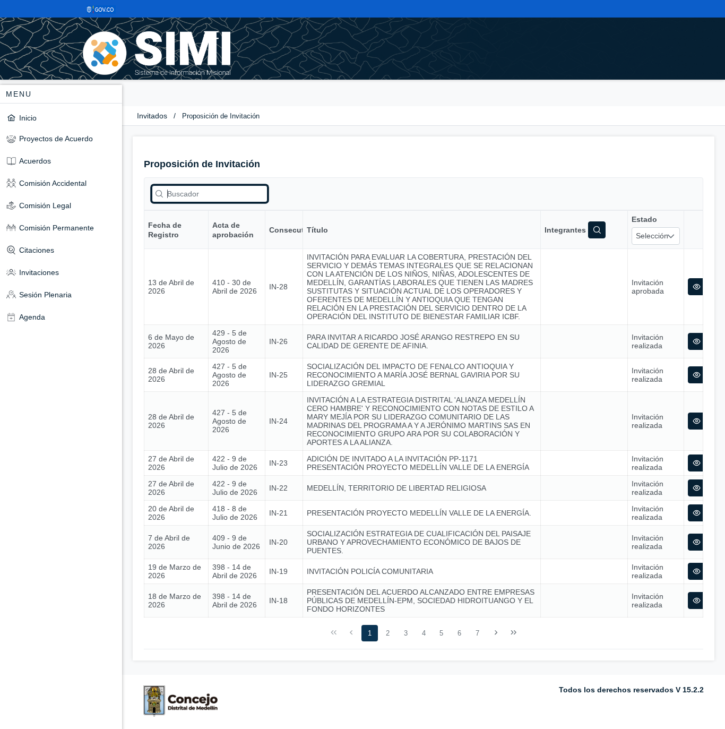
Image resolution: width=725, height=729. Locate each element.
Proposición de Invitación (221, 116)
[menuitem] (61, 117)
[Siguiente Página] (496, 633)
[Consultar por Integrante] (597, 229)
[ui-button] (696, 286)
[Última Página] (514, 633)
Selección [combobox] (652, 235)
